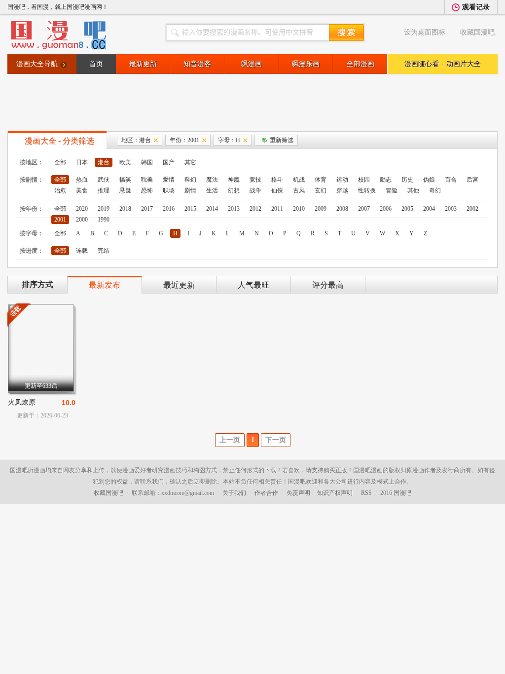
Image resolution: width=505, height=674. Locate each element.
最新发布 (104, 285)
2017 (147, 208)
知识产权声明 (335, 492)
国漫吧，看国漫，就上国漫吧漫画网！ (57, 6)
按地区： (31, 162)
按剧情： (31, 179)
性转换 (367, 190)
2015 (190, 208)
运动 (342, 179)
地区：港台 (136, 140)
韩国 (147, 162)
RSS (366, 492)
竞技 (255, 179)
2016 (169, 208)
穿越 (342, 190)
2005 (407, 208)
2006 (386, 208)
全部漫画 (360, 64)
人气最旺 (253, 285)
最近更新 (179, 285)
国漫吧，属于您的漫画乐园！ (56, 34)
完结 (103, 250)
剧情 (190, 190)
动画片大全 (463, 64)
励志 (386, 179)
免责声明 (298, 492)
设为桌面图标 (424, 32)
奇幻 (435, 190)
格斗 (277, 179)
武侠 (103, 179)
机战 (299, 179)
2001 (60, 219)
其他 (413, 190)
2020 (82, 208)
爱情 (169, 179)
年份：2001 (184, 140)
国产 (169, 162)
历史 (407, 179)
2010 (299, 208)
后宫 (472, 179)
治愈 (60, 190)
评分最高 (328, 285)
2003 (451, 208)
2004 (429, 208)
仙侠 (277, 190)
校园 (364, 179)
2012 (255, 208)
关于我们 (234, 492)
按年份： (31, 208)
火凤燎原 (22, 402)
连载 (82, 250)
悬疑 (125, 190)
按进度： (31, 250)
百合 (451, 179)
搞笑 (125, 179)
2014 (212, 208)
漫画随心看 (421, 64)
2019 (103, 208)
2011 (277, 208)
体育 (320, 179)
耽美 (147, 179)
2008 (342, 208)
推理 (103, 190)
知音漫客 (197, 64)
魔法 (212, 179)
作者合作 (266, 492)
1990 (103, 219)
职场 (169, 190)
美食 (82, 190)
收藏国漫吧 (477, 32)
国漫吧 (402, 492)
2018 (125, 208)
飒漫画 (251, 64)
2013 (234, 208)
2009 (320, 208)
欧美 (125, 162)
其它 (190, 162)
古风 (299, 190)
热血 (82, 179)
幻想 (234, 190)
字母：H (229, 140)
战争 (255, 190)
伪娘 (429, 179)
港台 (103, 162)
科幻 (190, 179)
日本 (82, 162)
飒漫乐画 (306, 64)
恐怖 (147, 190)
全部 (60, 162)
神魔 (234, 179)
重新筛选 (281, 140)
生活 (212, 190)
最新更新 (143, 64)
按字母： (31, 233)
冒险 (391, 190)
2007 (364, 208)
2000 (82, 219)
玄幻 (320, 190)
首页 (96, 64)
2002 (472, 208)
